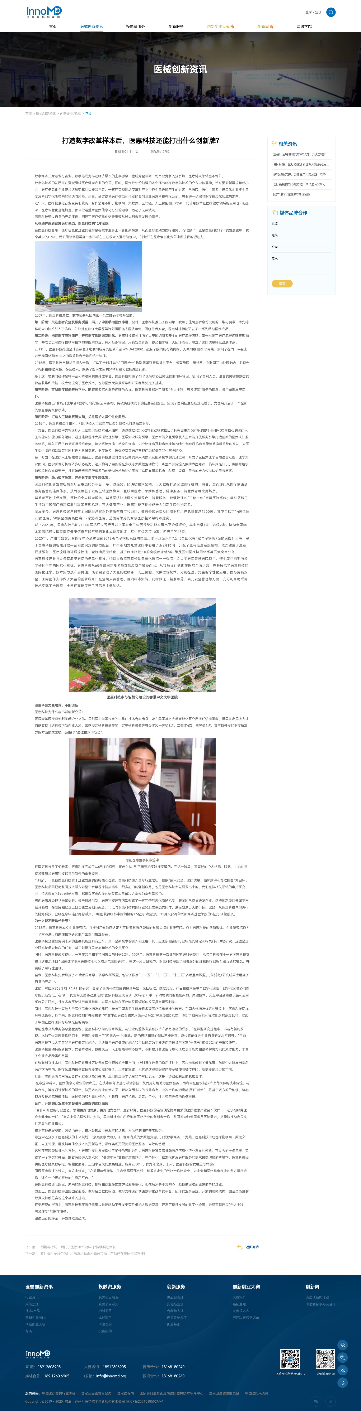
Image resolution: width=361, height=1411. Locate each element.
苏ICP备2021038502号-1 (145, 1401)
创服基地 (173, 1325)
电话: (275, 235)
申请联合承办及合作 (321, 1304)
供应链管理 (175, 1297)
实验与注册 (175, 1304)
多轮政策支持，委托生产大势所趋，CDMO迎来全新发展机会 (302, 174)
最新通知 (239, 1304)
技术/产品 (32, 1311)
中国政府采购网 (256, 1393)
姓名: (275, 224)
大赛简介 (239, 1297)
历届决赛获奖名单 (246, 1318)
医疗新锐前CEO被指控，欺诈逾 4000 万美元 (302, 184)
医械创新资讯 (46, 114)
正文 (88, 114)
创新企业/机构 (70, 114)
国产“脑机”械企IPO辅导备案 (291, 194)
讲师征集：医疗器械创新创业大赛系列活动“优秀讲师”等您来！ (302, 164)
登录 (308, 12)
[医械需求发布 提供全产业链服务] (342, 1370)
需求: (275, 259)
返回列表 (252, 1247)
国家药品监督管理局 (96, 1393)
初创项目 (105, 1311)
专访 (28, 1331)
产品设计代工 (177, 1318)
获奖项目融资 (108, 1297)
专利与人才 (175, 1311)
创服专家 (105, 1325)
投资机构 (105, 1331)
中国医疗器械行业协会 (58, 1393)
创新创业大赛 (35, 1325)
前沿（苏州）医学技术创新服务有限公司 (95, 1401)
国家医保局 (125, 1393)
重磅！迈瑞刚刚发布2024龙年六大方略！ (300, 154)
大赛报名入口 (243, 1311)
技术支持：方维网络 (196, 1401)
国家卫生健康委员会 (224, 1393)
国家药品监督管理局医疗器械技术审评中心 (171, 1393)
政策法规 (32, 1304)
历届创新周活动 (317, 1297)
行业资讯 (32, 1297)
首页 (28, 114)
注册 (318, 12)
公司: (275, 247)
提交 (282, 284)
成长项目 (105, 1318)
